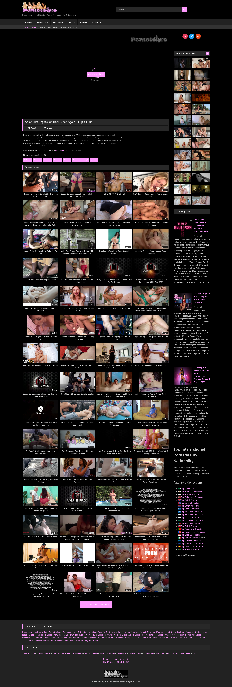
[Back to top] (224, 679)
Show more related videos (95, 604)
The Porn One (199, 638)
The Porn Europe (41, 641)
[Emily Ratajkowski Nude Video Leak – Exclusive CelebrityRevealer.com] (201, 75)
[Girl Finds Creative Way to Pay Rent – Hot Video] (182, 120)
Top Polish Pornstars (190, 526)
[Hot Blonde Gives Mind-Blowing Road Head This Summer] (182, 132)
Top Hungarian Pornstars (192, 515)
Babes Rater (148, 653)
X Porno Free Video (154, 635)
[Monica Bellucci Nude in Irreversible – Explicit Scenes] (201, 98)
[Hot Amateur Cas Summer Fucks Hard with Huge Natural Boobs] (182, 98)
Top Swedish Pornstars (191, 541)
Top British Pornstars (190, 500)
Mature (33, 27)
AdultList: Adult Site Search (178, 653)
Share (49, 128)
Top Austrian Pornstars (191, 494)
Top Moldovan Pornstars (191, 523)
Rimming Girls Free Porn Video (35, 638)
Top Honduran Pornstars (191, 512)
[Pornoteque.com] (39, 8)
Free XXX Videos (107, 653)
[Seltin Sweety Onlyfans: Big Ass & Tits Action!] (201, 63)
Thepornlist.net (134, 653)
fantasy (58, 160)
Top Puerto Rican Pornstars (193, 532)
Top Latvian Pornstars (190, 517)
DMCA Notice (109, 662)
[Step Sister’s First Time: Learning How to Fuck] (201, 86)
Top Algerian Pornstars (191, 489)
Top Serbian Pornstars (190, 535)
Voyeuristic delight (81, 160)
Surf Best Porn (28, 653)
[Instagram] (185, 36)
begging (38, 160)
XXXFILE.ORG (91, 653)
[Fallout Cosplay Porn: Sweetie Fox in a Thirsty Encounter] (182, 86)
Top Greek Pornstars (190, 509)
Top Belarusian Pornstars (192, 497)
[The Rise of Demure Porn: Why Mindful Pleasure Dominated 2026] (183, 236)
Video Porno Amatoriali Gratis (187, 632)
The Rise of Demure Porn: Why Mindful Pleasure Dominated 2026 (201, 225)
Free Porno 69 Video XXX (158, 638)
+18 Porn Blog (42, 22)
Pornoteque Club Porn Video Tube (68, 635)
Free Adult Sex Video (94, 635)
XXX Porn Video (172, 635)
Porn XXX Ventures (59, 638)
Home (29, 22)
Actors (84, 22)
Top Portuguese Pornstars (192, 529)
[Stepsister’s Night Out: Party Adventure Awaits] (182, 109)
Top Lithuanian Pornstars (192, 520)
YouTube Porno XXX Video (143, 632)
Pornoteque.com (61, 150)
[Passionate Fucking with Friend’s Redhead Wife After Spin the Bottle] (182, 143)
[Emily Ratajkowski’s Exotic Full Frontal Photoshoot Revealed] (201, 178)
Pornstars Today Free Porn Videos (131, 638)
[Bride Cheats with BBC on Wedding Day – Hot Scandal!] (201, 166)
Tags (73, 22)
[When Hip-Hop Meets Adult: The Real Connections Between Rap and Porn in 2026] (183, 384)
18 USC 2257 (123, 662)
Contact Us (124, 659)
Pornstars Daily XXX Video (86, 641)
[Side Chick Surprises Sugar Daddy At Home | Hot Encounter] (201, 120)
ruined (68, 160)
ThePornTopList (43, 653)
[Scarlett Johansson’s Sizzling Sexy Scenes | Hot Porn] (182, 63)
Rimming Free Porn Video (116, 635)
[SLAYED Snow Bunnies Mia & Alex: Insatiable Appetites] (182, 189)
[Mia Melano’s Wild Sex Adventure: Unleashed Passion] (182, 166)
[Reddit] (198, 36)
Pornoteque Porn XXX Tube (74, 632)
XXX (194, 653)
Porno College (54, 632)
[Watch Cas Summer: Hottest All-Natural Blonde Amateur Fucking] (182, 200)
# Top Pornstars (98, 22)
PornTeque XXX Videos (181, 638)
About (33, 128)
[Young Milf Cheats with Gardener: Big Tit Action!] (201, 109)
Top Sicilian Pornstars (190, 538)
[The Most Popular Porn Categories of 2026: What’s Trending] (183, 310)
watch (95, 160)
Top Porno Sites (76, 638)
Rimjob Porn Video (44, 635)
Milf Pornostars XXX (106, 638)
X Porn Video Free (136, 635)
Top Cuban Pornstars (190, 503)
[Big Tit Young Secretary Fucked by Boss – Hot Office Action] (182, 75)
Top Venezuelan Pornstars (192, 544)
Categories (59, 22)
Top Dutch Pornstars (190, 506)
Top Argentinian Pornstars (192, 491)
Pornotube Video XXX (97, 632)
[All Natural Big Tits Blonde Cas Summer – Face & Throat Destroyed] (201, 200)
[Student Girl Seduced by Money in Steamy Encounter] (201, 155)
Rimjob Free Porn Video (190, 635)
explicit (48, 160)
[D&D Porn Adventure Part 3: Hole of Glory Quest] (182, 178)
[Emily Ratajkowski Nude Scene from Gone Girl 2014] (201, 189)
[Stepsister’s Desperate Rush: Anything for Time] (201, 132)
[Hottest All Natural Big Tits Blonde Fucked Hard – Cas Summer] (201, 143)
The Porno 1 (27, 641)
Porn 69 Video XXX (164, 632)
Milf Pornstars (90, 638)
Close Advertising (95, 74)
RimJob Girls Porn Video (119, 632)
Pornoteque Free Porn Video (34, 632)
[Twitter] (191, 36)
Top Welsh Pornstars (190, 549)
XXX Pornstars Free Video (62, 641)
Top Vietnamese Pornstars (192, 546)
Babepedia (121, 653)
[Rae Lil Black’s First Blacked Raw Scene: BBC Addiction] (182, 155)
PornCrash (160, 653)
